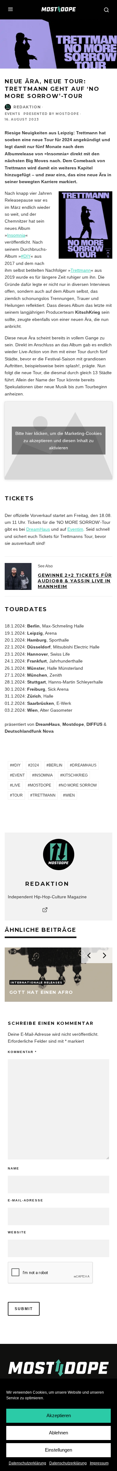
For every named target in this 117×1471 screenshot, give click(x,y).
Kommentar (22, 1052)
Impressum (99, 1463)
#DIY (26, 256)
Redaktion (27, 107)
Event (18, 775)
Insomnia (16, 235)
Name (13, 1168)
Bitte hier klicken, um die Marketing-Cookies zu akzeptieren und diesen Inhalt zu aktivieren (58, 440)
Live (16, 785)
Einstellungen (58, 1450)
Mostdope (40, 785)
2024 (34, 765)
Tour (17, 795)
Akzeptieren (58, 1415)
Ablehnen (58, 1432)
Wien (70, 795)
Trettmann (81, 270)
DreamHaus (38, 529)
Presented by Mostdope (51, 114)
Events (12, 114)
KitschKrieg (75, 775)
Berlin (55, 765)
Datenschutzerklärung (27, 1463)
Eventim (75, 529)
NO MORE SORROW (79, 785)
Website (17, 1232)
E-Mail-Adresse (25, 1200)
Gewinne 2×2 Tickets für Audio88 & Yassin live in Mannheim (75, 580)
